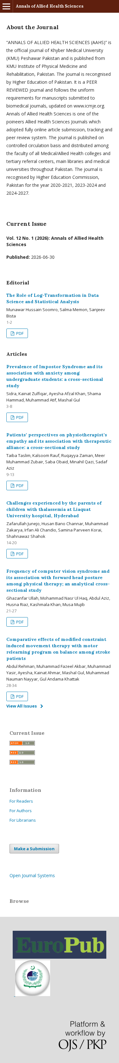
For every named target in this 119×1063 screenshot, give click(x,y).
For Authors (21, 810)
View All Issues (21, 706)
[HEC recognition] (32, 994)
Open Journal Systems (32, 875)
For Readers (21, 801)
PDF (19, 333)
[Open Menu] (6, 6)
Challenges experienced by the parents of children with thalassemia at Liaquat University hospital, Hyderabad (54, 509)
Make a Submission (34, 848)
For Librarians (23, 820)
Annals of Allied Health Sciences (49, 6)
